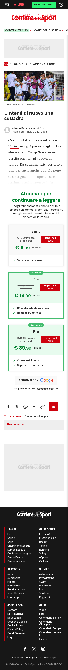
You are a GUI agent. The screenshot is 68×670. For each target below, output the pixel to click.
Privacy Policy (15, 629)
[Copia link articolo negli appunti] (42, 406)
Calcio (18, 64)
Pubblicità (45, 585)
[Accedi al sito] (61, 4)
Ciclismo (44, 561)
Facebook (17, 657)
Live (20, 5)
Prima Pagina (46, 578)
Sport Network (15, 593)
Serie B (11, 541)
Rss (41, 589)
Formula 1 (44, 534)
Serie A (11, 538)
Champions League (42, 64)
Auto (10, 574)
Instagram (32, 657)
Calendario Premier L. (50, 634)
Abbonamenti (47, 574)
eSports (44, 557)
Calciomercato (16, 561)
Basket (43, 541)
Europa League (16, 549)
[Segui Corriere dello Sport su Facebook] (25, 649)
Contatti (12, 609)
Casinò (43, 639)
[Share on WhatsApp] (25, 406)
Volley (42, 553)
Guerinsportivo (16, 589)
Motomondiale (47, 538)
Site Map (44, 593)
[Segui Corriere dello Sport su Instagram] (43, 649)
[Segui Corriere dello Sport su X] (34, 649)
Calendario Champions (46, 623)
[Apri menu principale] (6, 4)
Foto (42, 613)
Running (44, 549)
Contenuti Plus (16, 30)
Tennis (43, 545)
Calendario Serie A (47, 30)
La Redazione (15, 613)
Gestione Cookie (17, 621)
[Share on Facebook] (8, 406)
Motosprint (13, 585)
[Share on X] (17, 406)
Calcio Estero (15, 557)
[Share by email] (34, 406)
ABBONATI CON (28, 380)
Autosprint (13, 578)
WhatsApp (50, 657)
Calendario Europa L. (51, 628)
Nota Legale (14, 617)
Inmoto (11, 581)
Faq (9, 637)
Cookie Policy (15, 625)
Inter (14, 146)
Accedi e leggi (45, 388)
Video (42, 609)
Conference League (19, 553)
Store (42, 581)
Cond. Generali (16, 633)
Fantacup (13, 597)
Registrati (45, 597)
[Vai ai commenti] (53, 406)
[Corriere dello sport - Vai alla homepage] (34, 18)
